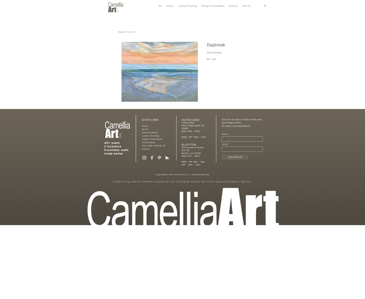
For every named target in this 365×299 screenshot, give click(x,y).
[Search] (265, 6)
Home (121, 31)
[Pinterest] (159, 157)
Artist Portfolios (150, 132)
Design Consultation (152, 139)
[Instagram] (144, 157)
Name (225, 134)
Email (225, 144)
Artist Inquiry (148, 142)
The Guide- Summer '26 (152, 145)
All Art (145, 129)
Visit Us (146, 149)
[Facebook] (151, 157)
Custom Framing (150, 136)
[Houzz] (167, 157)
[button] (160, 6)
